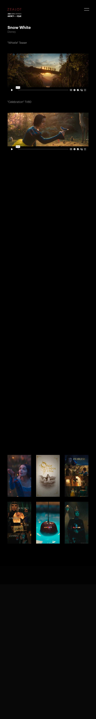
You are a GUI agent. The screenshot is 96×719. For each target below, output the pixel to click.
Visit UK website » (16, 659)
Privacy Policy (14, 712)
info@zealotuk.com (17, 640)
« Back (12, 578)
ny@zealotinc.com (17, 679)
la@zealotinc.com (61, 679)
